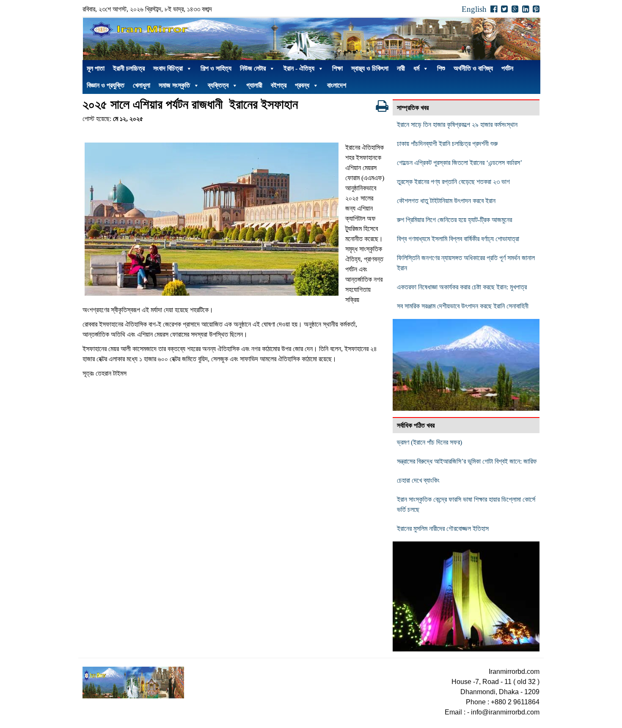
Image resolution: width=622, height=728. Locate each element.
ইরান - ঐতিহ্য (298, 68)
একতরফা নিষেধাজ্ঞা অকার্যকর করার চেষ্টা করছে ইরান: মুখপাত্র (462, 287)
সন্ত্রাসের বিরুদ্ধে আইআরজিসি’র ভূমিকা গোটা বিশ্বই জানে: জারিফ (467, 461)
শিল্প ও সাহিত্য (216, 68)
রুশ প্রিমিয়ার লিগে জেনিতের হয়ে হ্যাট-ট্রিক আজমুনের (454, 219)
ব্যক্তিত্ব (218, 85)
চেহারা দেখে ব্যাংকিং (418, 480)
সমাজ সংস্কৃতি (174, 85)
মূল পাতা (96, 68)
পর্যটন (507, 68)
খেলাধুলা (141, 85)
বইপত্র (278, 85)
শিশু (441, 68)
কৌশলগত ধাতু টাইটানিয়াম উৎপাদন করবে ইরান (446, 200)
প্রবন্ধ (302, 85)
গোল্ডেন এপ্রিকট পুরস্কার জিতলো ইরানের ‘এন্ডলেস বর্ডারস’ (459, 162)
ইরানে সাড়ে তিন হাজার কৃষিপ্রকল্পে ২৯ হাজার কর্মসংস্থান (457, 124)
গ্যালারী (254, 85)
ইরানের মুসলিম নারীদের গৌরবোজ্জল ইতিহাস (443, 528)
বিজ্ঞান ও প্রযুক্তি (105, 85)
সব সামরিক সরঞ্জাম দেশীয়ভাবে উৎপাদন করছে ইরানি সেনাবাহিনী (462, 306)
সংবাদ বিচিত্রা (168, 68)
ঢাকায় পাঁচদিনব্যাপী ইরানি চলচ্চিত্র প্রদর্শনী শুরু (448, 143)
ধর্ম (416, 68)
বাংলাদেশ (336, 85)
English (474, 9)
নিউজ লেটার (253, 68)
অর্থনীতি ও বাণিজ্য (473, 68)
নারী (401, 68)
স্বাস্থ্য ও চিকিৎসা (369, 68)
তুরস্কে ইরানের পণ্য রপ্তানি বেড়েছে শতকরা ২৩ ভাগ (453, 181)
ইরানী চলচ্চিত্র (129, 68)
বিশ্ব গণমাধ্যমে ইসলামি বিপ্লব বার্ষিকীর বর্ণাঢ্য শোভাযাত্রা (458, 238)
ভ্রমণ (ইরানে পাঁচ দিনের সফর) (429, 442)
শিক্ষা (337, 68)
